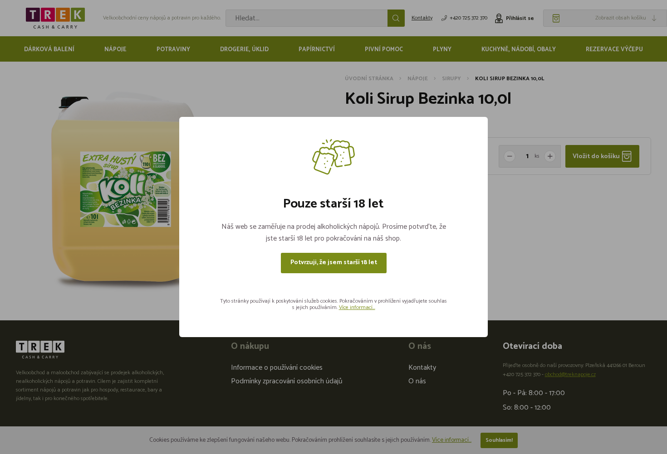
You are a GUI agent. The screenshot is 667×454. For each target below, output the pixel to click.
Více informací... (357, 307)
